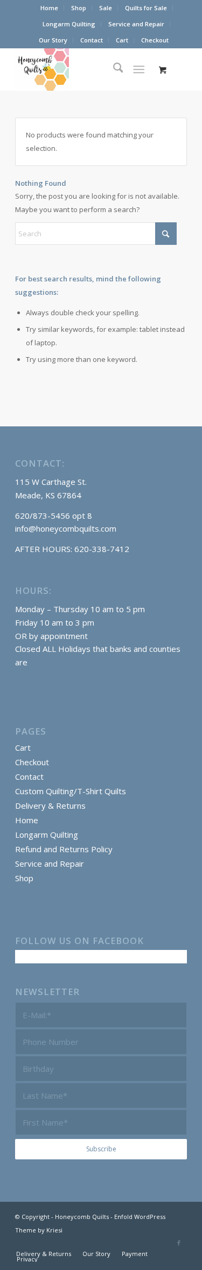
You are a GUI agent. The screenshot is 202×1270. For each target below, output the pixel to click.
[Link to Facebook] (179, 1243)
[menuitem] (49, 8)
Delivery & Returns (50, 805)
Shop (78, 8)
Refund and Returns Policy (64, 849)
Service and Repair (136, 24)
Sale (105, 8)
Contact (91, 40)
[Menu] (138, 69)
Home (49, 8)
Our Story (53, 40)
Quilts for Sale (146, 8)
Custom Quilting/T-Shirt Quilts (70, 791)
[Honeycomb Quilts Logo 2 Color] (83, 69)
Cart (122, 40)
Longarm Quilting (69, 24)
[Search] (112, 69)
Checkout (155, 40)
